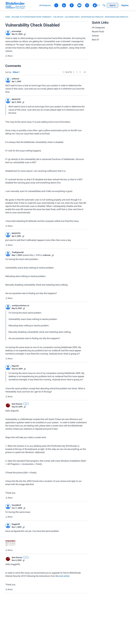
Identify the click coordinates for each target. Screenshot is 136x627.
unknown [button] (15, 79)
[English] (15, 5)
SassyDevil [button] (16, 505)
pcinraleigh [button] (16, 31)
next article (64, 576)
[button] (8, 32)
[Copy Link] (24, 34)
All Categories (98, 27)
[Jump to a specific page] (84, 72)
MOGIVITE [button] (16, 99)
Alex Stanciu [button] (17, 404)
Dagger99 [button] (16, 524)
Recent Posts (98, 31)
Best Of (95, 39)
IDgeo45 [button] (15, 366)
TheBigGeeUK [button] (18, 252)
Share (8, 56)
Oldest (15, 72)
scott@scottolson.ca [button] (20, 305)
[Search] (104, 5)
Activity (95, 35)
